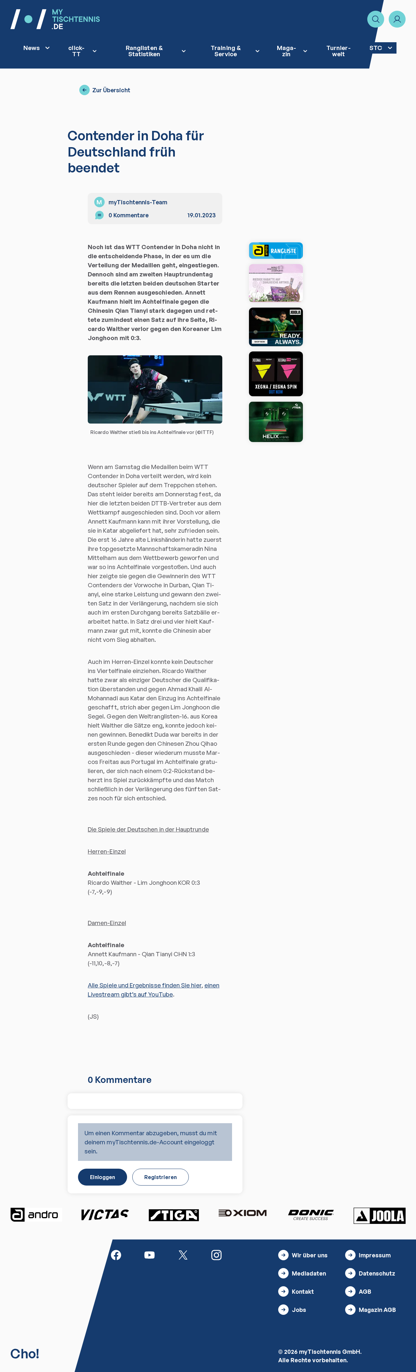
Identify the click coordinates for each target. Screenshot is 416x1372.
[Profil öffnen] (397, 19)
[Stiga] (174, 1215)
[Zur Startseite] (55, 19)
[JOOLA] (380, 1216)
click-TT (76, 50)
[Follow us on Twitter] (183, 1254)
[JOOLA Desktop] (276, 327)
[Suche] (375, 19)
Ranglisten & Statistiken (144, 50)
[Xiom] (242, 1214)
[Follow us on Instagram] (216, 1254)
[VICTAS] (276, 373)
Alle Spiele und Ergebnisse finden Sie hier (145, 985)
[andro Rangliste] (276, 250)
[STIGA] (276, 421)
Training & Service (226, 50)
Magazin (286, 50)
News (31, 47)
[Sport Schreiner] (276, 283)
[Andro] (36, 1215)
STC (376, 47)
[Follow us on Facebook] (116, 1254)
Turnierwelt (338, 50)
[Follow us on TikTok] (250, 1254)
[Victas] (105, 1215)
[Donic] (311, 1215)
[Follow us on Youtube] (149, 1254)
